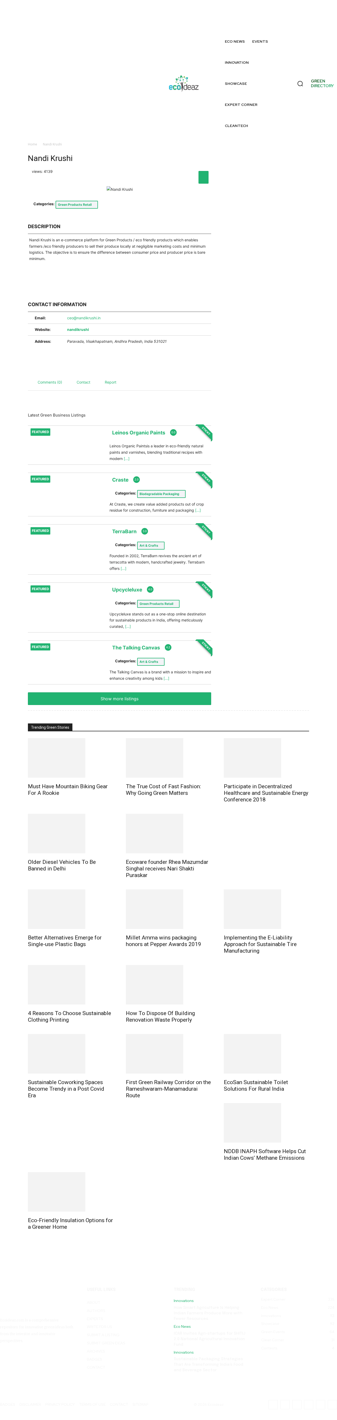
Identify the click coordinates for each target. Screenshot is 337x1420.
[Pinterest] (321, 12)
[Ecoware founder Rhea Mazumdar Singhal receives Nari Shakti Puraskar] (168, 833)
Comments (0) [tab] (50, 382)
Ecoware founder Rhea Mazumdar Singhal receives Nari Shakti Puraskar (167, 868)
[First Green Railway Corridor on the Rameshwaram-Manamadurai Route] (168, 1054)
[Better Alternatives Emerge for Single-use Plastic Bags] (70, 909)
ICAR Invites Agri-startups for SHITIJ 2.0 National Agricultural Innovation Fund (209, 1339)
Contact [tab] (83, 382)
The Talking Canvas (136, 648)
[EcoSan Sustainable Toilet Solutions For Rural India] (266, 1054)
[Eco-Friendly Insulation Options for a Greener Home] (70, 1192)
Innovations (184, 1301)
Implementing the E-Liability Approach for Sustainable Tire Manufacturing (260, 944)
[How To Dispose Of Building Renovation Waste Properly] (168, 985)
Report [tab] (110, 382)
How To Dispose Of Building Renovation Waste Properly (160, 1016)
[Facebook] (261, 12)
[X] (261, 24)
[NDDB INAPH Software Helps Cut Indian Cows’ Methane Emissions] (266, 1123)
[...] (127, 458)
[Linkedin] (309, 12)
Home (32, 144)
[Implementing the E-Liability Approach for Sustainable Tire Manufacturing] (266, 909)
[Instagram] (273, 12)
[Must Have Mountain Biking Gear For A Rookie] (70, 758)
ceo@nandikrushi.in (84, 318)
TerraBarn (124, 531)
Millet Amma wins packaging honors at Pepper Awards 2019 (163, 940)
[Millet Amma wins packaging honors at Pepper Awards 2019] (168, 909)
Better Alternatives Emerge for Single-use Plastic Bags (65, 940)
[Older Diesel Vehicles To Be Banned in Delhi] (70, 833)
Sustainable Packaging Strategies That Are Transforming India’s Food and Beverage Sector (208, 1364)
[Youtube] (297, 24)
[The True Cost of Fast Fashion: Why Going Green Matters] (168, 758)
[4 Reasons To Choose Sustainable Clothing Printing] (70, 985)
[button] (300, 83)
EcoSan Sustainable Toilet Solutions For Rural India (256, 1085)
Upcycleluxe (127, 589)
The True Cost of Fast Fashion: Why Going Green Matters (163, 789)
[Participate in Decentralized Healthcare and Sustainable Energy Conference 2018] (266, 758)
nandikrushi (78, 329)
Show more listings (119, 698)
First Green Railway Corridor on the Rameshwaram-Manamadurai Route (168, 1089)
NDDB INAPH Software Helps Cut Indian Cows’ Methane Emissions (265, 1154)
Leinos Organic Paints (138, 433)
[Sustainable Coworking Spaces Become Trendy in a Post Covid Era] (70, 1054)
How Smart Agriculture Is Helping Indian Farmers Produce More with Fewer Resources (208, 1313)
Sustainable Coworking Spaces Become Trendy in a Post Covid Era (66, 1089)
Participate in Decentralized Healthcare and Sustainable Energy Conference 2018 (266, 793)
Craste (120, 480)
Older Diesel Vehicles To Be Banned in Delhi (62, 865)
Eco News (182, 1326)
